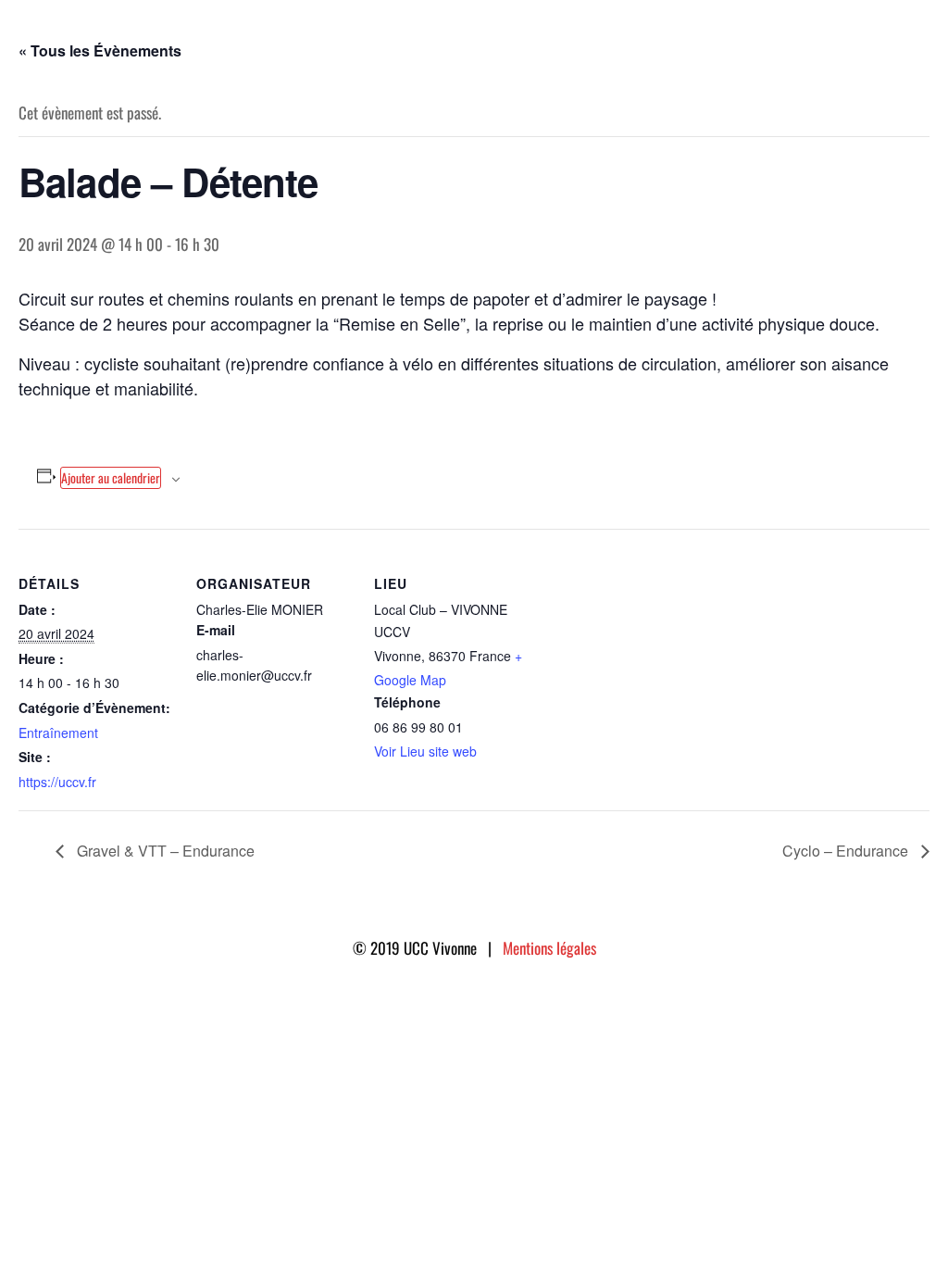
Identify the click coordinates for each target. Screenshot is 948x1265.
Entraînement (58, 732)
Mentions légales (549, 947)
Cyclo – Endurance (847, 850)
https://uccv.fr (57, 781)
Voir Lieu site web (425, 751)
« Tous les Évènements (100, 50)
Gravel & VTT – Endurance (164, 850)
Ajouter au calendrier (110, 477)
